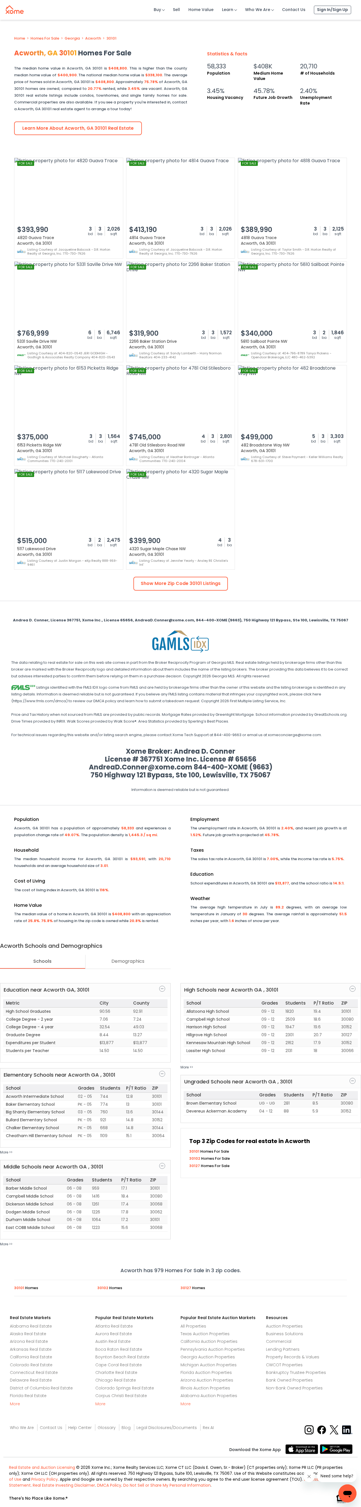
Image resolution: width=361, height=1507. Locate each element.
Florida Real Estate (28, 1395)
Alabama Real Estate (31, 1326)
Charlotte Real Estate (116, 1372)
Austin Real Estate (113, 1341)
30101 (111, 38)
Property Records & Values (292, 1357)
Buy (157, 9)
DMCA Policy (109, 1485)
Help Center (80, 1427)
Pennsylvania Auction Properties (212, 1349)
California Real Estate (31, 1357)
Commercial (278, 1341)
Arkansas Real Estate (31, 1349)
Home (19, 38)
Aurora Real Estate (113, 1334)
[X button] (335, 1429)
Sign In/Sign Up (332, 9)
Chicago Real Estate (115, 1380)
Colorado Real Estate (31, 1365)
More (15, 1404)
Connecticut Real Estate (34, 1372)
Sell (176, 9)
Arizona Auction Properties (206, 1380)
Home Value (200, 9)
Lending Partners (283, 1349)
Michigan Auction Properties (208, 1365)
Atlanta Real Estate (114, 1326)
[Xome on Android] (336, 1448)
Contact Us (293, 9)
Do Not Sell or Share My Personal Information (167, 1485)
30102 (195, 1158)
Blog (126, 1427)
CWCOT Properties (284, 1365)
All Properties (193, 1326)
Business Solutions (284, 1334)
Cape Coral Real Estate (118, 1365)
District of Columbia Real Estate (41, 1388)
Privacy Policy (44, 1479)
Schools (42, 961)
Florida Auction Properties (206, 1372)
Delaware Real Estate (31, 1380)
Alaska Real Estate (28, 1334)
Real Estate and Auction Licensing (42, 1467)
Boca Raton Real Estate (118, 1349)
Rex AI (208, 1427)
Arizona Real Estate (29, 1341)
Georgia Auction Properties (207, 1357)
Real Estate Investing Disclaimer (64, 1485)
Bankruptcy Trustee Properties (296, 1372)
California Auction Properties (208, 1341)
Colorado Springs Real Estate (124, 1388)
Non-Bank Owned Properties (294, 1388)
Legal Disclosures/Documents (167, 1427)
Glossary (107, 1427)
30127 (195, 1165)
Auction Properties (284, 1326)
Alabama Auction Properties (208, 1395)
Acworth (93, 38)
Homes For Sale (44, 38)
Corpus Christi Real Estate (121, 1395)
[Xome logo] (15, 8)
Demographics (127, 961)
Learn (227, 9)
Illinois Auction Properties (205, 1388)
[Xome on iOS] (302, 1448)
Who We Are (257, 9)
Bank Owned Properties (289, 1380)
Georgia (72, 38)
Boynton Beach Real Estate (122, 1357)
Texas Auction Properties (205, 1334)
